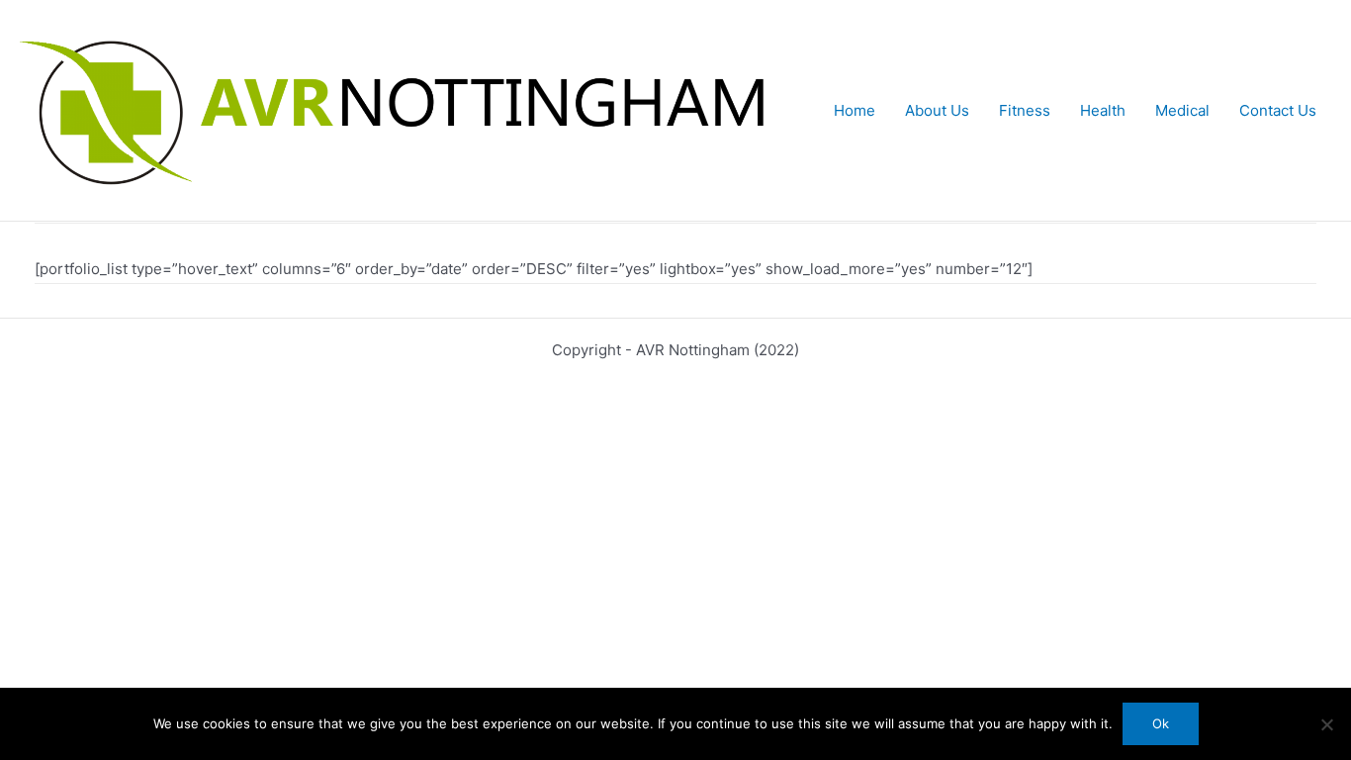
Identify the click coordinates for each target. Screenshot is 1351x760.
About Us (937, 110)
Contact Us (1277, 110)
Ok (1160, 723)
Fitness (1024, 110)
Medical (1182, 110)
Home (854, 110)
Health (1103, 110)
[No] (1326, 724)
